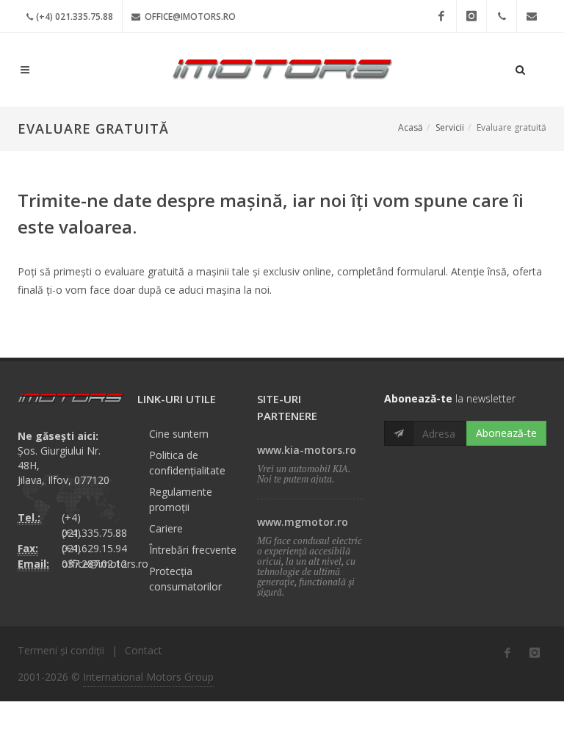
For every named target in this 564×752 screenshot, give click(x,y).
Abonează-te (506, 433)
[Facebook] (441, 16)
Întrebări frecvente (192, 550)
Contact (143, 650)
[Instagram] (471, 16)
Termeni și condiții (61, 650)
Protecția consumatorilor (185, 578)
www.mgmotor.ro (302, 522)
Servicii (449, 127)
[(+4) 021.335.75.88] (501, 16)
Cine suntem (179, 434)
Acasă (410, 127)
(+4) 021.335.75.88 (74, 16)
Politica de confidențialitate (187, 462)
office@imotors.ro (189, 16)
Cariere (166, 528)
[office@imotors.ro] (531, 16)
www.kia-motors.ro (306, 450)
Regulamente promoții (180, 499)
